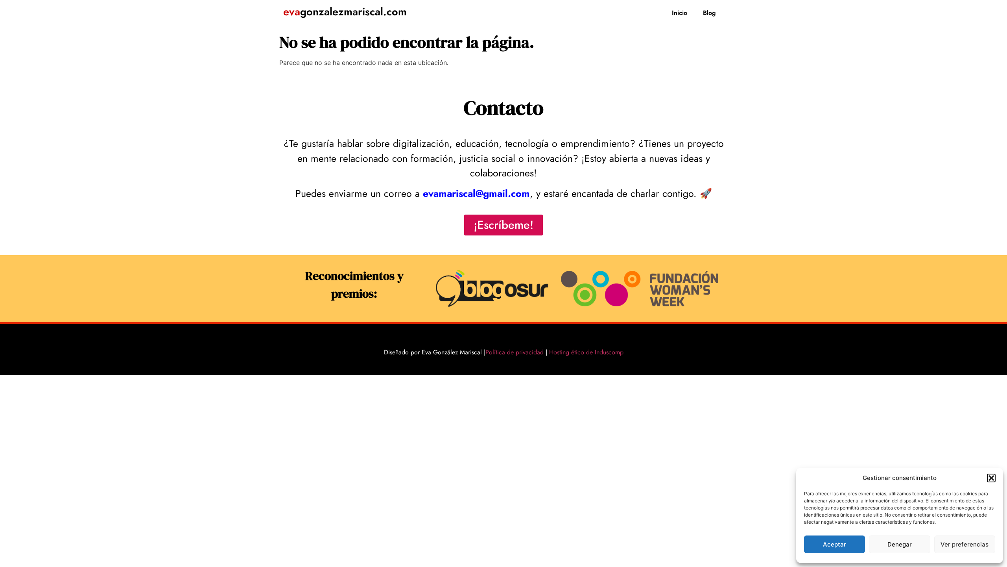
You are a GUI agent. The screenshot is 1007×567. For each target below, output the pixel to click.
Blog (709, 12)
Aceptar (834, 544)
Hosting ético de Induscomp (584, 352)
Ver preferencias (965, 544)
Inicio (679, 12)
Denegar (899, 544)
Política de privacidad (514, 352)
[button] (991, 478)
